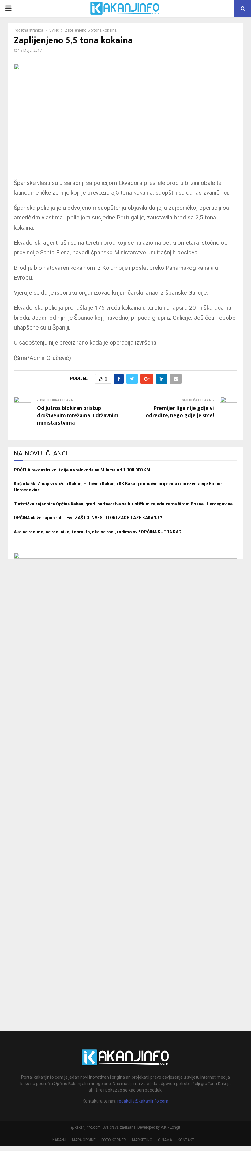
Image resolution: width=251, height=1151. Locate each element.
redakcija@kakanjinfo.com (142, 1101)
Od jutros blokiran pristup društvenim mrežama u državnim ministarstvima (77, 416)
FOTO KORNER (113, 1140)
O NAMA (165, 1140)
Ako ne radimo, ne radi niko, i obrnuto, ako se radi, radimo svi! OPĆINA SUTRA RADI (98, 531)
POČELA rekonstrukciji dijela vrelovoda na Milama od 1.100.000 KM (82, 469)
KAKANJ (59, 1140)
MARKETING (142, 1140)
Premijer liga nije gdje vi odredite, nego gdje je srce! (180, 412)
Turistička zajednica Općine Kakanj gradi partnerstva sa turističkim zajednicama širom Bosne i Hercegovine (123, 503)
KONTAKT (186, 1140)
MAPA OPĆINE (84, 1140)
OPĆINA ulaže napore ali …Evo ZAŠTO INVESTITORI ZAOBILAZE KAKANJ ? (88, 517)
